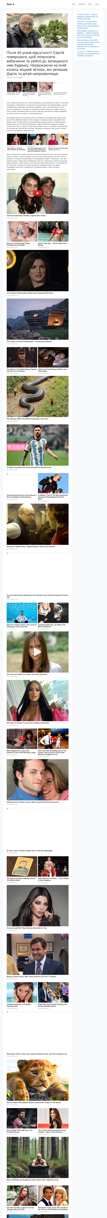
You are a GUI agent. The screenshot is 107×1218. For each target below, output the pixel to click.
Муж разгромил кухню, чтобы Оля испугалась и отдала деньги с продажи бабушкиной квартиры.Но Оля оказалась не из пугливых (88, 44)
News (90, 4)
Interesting (82, 4)
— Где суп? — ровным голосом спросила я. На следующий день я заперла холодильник (88, 53)
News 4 (10, 4)
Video (97, 4)
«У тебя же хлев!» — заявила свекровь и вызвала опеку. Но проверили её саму (87, 16)
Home (73, 4)
